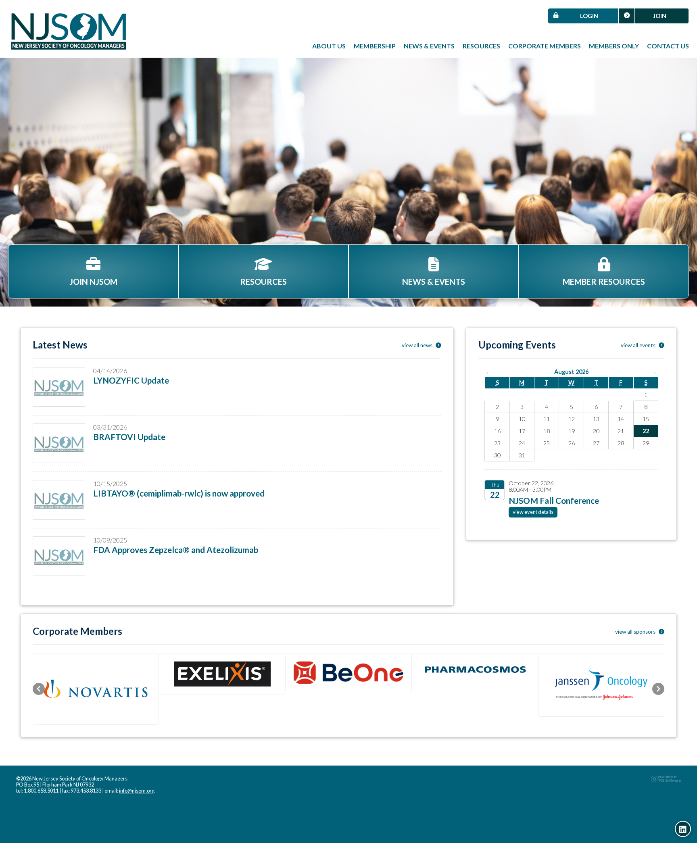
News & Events (429, 46)
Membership (375, 46)
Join (659, 16)
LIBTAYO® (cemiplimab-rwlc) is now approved (179, 493)
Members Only (614, 46)
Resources (481, 46)
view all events (639, 345)
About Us (329, 46)
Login (589, 16)
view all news (418, 345)
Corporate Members (544, 46)
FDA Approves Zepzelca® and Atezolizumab (175, 550)
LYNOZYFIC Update (131, 380)
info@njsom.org (136, 790)
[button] (39, 689)
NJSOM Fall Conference (554, 500)
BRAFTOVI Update (129, 437)
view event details (533, 512)
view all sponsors (636, 631)
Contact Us (668, 46)
